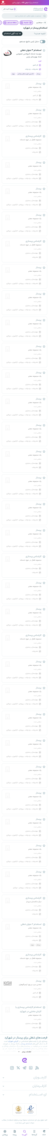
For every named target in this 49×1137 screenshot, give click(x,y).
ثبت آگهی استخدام (11, 33)
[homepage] (24, 1060)
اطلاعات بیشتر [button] (26, 1052)
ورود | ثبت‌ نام (8, 9)
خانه (44, 1134)
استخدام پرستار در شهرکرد (35, 28)
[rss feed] (37, 1068)
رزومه (15, 1134)
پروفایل (5, 1134)
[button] (40, 22)
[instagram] (12, 1068)
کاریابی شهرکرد (13, 1041)
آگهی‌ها (24, 1134)
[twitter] (18, 1068)
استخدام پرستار (26, 1044)
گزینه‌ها (34, 1134)
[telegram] (25, 1068)
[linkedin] (31, 1068)
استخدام (27, 1048)
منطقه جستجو (12, 22)
